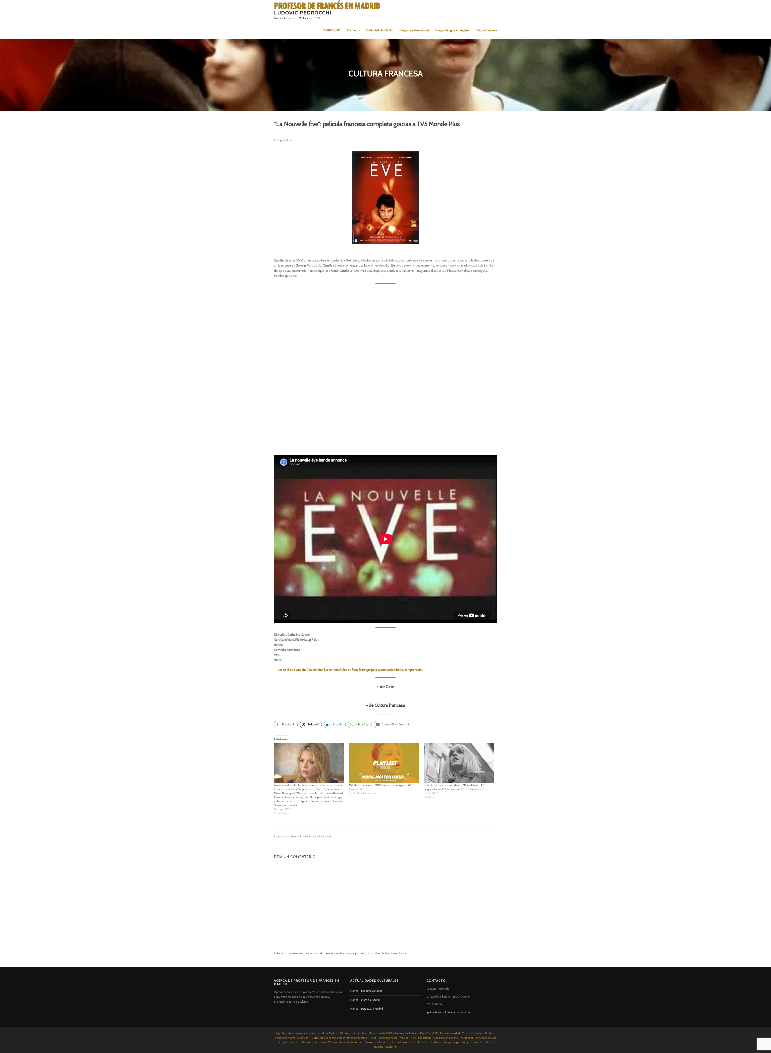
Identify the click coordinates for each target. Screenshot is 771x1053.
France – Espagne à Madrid (366, 991)
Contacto (353, 30)
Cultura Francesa (486, 30)
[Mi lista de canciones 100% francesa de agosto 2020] (384, 763)
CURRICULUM (331, 30)
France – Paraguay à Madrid (366, 1008)
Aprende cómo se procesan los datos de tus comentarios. (369, 953)
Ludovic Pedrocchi (302, 12)
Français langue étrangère (452, 30)
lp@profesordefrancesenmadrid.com (449, 1012)
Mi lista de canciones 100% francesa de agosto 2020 (382, 785)
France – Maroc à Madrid (365, 1000)
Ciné (290, 140)
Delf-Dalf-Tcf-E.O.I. (379, 30)
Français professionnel (414, 30)
